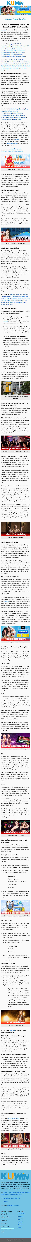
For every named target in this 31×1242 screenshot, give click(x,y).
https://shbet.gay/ (18, 113)
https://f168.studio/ (16, 48)
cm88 (12, 300)
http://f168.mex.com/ (7, 64)
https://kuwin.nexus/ (12, 143)
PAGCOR (6, 601)
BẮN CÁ (20, 1222)
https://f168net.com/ (19, 50)
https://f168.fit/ (5, 52)
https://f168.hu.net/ (6, 62)
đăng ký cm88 (13, 298)
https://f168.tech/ (10, 68)
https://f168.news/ (16, 56)
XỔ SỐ (20, 1227)
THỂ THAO (21, 1213)
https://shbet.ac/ (5, 115)
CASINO (20, 1216)
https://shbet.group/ (6, 113)
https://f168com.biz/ (7, 50)
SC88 (11, 149)
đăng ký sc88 (17, 149)
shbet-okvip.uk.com (20, 117)
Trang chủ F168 (15, 1198)
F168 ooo (26, 62)
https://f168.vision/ (15, 44)
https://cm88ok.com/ (21, 300)
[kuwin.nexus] (15, 3)
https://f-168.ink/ (18, 62)
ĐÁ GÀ (20, 1225)
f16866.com (7, 1198)
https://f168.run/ (15, 52)
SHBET (27, 46)
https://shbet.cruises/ (18, 46)
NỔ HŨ (20, 1219)
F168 (22, 52)
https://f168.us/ (5, 56)
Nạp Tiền (12, 1030)
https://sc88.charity (17, 151)
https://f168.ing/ (5, 54)
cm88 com (12, 294)
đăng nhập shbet (19, 109)
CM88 (7, 298)
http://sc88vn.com (6, 151)
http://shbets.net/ (6, 46)
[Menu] (2, 3)
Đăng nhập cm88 (6, 296)
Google (17, 139)
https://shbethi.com (6, 119)
